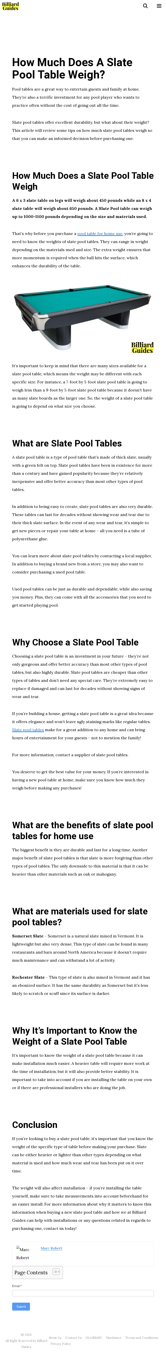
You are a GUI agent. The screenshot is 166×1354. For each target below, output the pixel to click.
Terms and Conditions (142, 1338)
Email (17, 1286)
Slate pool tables (28, 729)
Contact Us (73, 1338)
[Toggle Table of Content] (54, 1271)
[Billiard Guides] (10, 6)
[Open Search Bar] (145, 6)
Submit (21, 1306)
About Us (55, 1338)
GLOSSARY (94, 1338)
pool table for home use (99, 233)
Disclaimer (113, 1338)
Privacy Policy (61, 1344)
